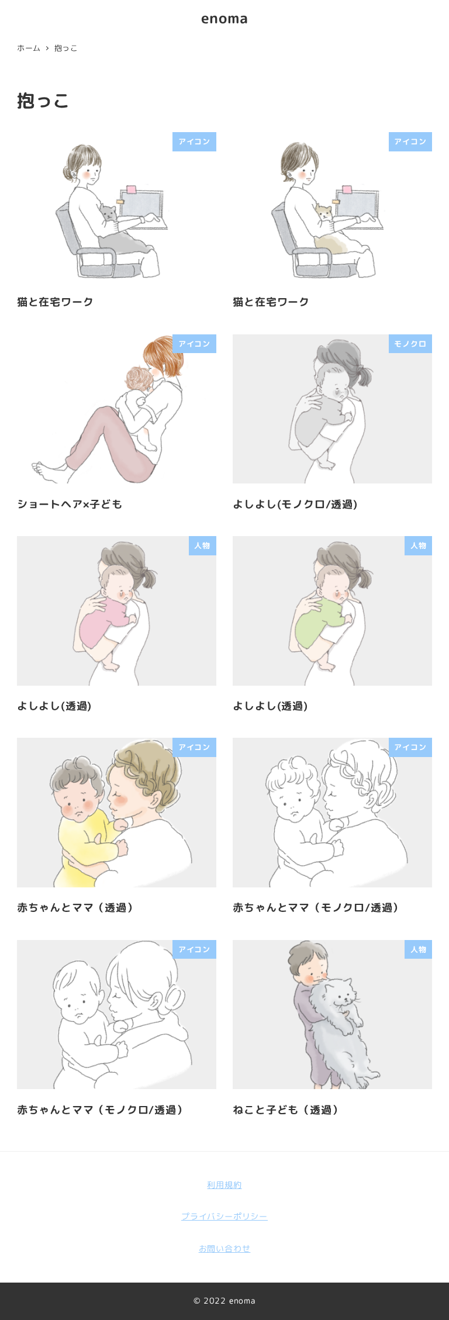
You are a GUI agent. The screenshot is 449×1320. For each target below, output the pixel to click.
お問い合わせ (225, 1249)
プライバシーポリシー (224, 1216)
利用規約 (224, 1185)
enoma (224, 18)
